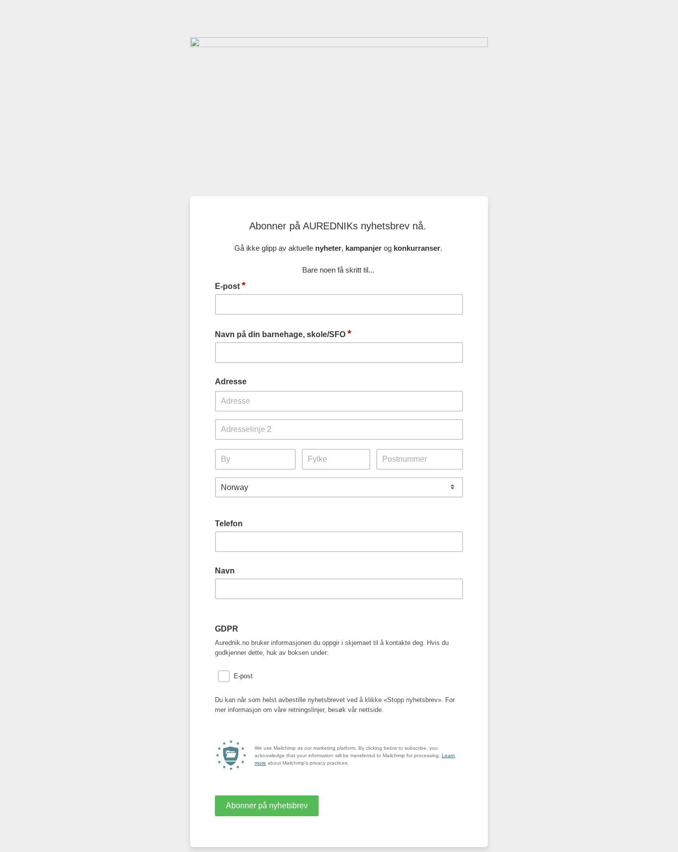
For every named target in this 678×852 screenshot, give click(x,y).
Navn (225, 571)
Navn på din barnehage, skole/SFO (283, 333)
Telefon (229, 523)
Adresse (231, 381)
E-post (230, 285)
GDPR (226, 629)
